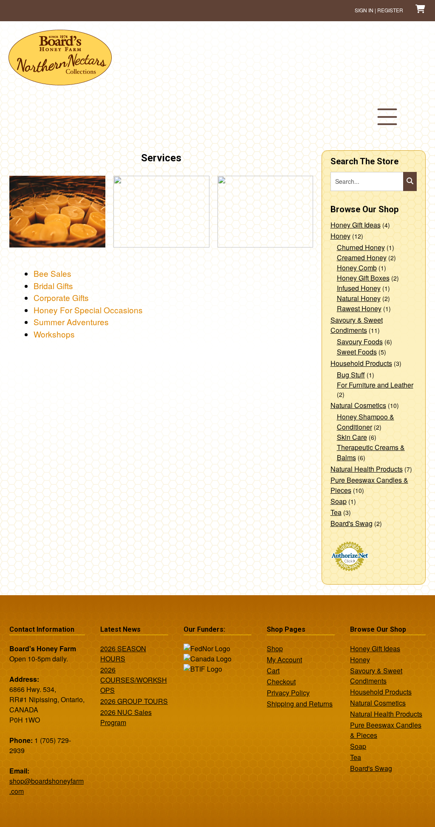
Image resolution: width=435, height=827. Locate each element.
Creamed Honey (362, 257)
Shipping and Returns (300, 704)
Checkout (281, 681)
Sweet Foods (357, 352)
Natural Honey (359, 298)
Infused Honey (359, 288)
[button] (387, 116)
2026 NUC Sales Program (126, 717)
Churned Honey (361, 247)
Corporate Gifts (61, 297)
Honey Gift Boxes (363, 278)
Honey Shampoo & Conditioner (365, 422)
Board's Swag (351, 523)
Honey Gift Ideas (355, 225)
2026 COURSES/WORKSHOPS (133, 680)
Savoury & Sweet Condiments (356, 325)
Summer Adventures (71, 321)
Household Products (361, 363)
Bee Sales (52, 273)
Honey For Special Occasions (88, 309)
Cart (273, 670)
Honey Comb (357, 268)
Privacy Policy (288, 693)
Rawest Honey (359, 308)
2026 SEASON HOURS (123, 654)
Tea (336, 512)
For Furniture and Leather (375, 385)
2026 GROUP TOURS (134, 701)
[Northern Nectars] (60, 81)
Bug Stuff (351, 375)
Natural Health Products (366, 469)
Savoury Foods (360, 341)
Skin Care (352, 437)
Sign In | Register (379, 10)
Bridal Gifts (53, 285)
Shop (275, 648)
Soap (338, 501)
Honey (340, 236)
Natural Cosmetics (358, 405)
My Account (284, 659)
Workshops (54, 334)
